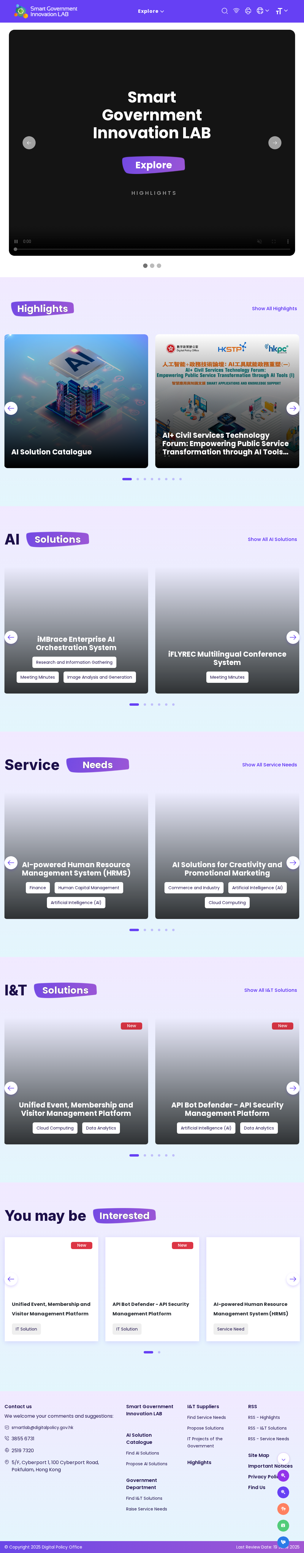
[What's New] (283, 1542)
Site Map (258, 1455)
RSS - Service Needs (268, 1439)
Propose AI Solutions (146, 1464)
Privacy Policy (265, 1476)
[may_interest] (51, 1289)
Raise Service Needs (146, 1509)
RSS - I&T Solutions (267, 1428)
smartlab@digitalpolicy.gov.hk (42, 1427)
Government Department (141, 1484)
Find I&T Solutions (144, 1498)
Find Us (256, 1487)
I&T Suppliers (203, 1406)
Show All (274, 308)
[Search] (224, 11)
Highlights (154, 193)
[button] (248, 11)
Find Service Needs (206, 1417)
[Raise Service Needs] (283, 1509)
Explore (148, 11)
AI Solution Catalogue (139, 1439)
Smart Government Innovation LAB (149, 1410)
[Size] (283, 11)
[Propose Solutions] (283, 1492)
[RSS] (236, 11)
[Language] (263, 11)
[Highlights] (283, 1526)
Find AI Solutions (142, 1453)
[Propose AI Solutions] (283, 1476)
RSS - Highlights (264, 1417)
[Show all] (283, 1459)
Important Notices (270, 1466)
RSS (252, 1406)
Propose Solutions (205, 1428)
